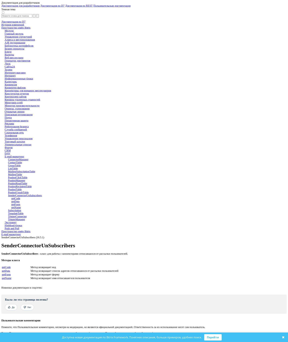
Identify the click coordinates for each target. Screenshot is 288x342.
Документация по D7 (52, 5)
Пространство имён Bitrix (15, 231)
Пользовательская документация (111, 5)
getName (6, 278)
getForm (6, 274)
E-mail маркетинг (11, 234)
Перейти (213, 337)
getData (6, 270)
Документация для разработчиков (20, 5)
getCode (6, 267)
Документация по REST (79, 5)
